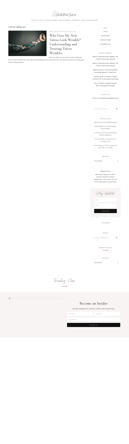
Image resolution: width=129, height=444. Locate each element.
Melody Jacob (97, 70)
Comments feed (105, 40)
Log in (105, 31)
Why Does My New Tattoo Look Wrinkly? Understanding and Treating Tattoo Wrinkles (65, 44)
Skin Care (58, 31)
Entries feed (105, 35)
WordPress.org (105, 44)
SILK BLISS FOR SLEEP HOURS (105, 122)
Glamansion (64, 15)
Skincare (64, 31)
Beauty (52, 31)
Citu (95, 83)
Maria (95, 56)
